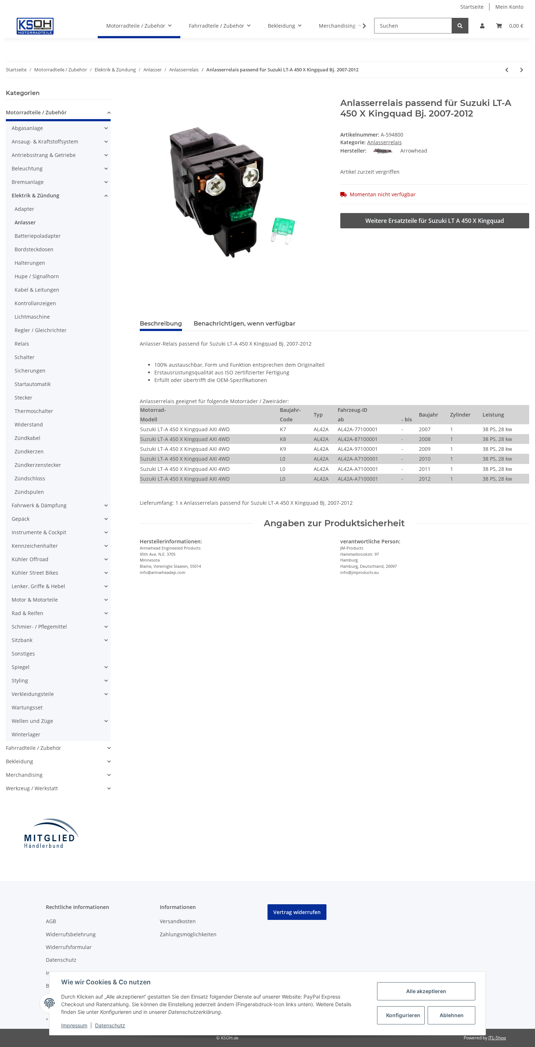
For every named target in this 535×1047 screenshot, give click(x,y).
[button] (482, 25)
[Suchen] (460, 26)
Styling (20, 680)
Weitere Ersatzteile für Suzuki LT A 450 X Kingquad (434, 221)
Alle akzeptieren (426, 991)
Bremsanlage (28, 181)
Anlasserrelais (384, 142)
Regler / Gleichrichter (41, 330)
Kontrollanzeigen (35, 303)
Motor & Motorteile (35, 599)
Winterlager (26, 734)
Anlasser (25, 222)
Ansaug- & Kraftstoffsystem (45, 141)
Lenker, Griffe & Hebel (38, 586)
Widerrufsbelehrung (71, 934)
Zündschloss (30, 478)
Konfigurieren (403, 1015)
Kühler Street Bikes (35, 572)
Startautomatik (33, 384)
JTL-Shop (497, 1038)
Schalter (25, 357)
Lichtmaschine (32, 316)
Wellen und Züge (32, 720)
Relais (22, 343)
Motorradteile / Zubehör (36, 112)
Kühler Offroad (30, 559)
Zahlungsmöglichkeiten (188, 934)
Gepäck (20, 518)
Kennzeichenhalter (35, 545)
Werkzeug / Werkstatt (32, 788)
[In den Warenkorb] (145, 94)
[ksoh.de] (47, 25)
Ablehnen (452, 1015)
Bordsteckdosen (34, 249)
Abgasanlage (27, 128)
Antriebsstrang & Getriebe (44, 154)
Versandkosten (178, 921)
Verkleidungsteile (33, 693)
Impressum (74, 1025)
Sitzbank (22, 640)
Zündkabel (27, 437)
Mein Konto (509, 6)
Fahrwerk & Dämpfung (39, 505)
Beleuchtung (27, 168)
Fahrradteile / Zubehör (33, 747)
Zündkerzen (29, 451)
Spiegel (20, 667)
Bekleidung (19, 761)
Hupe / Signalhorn (37, 276)
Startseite (472, 6)
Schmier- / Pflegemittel (39, 626)
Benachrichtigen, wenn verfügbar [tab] (245, 323)
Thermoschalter (34, 411)
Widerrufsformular (69, 947)
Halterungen (30, 262)
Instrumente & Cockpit (39, 532)
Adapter (24, 208)
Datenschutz (61, 959)
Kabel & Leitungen (37, 289)
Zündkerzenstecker (38, 464)
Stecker (23, 397)
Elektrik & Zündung (35, 195)
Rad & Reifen (27, 613)
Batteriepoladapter (38, 235)
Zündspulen (29, 491)
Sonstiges (23, 653)
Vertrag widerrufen (297, 912)
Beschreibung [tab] (161, 323)
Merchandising (24, 774)
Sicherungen (30, 370)
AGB (51, 921)
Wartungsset (27, 707)
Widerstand (29, 424)
